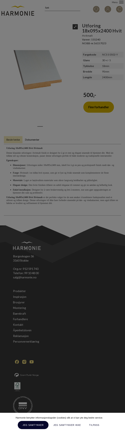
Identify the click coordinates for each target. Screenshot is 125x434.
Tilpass (94, 425)
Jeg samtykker (33, 425)
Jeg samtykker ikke (67, 425)
